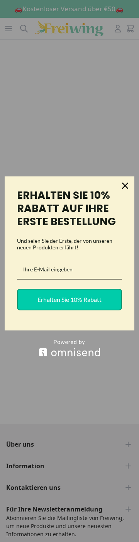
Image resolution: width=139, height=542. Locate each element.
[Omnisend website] (69, 348)
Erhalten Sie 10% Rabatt (69, 299)
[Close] (125, 185)
